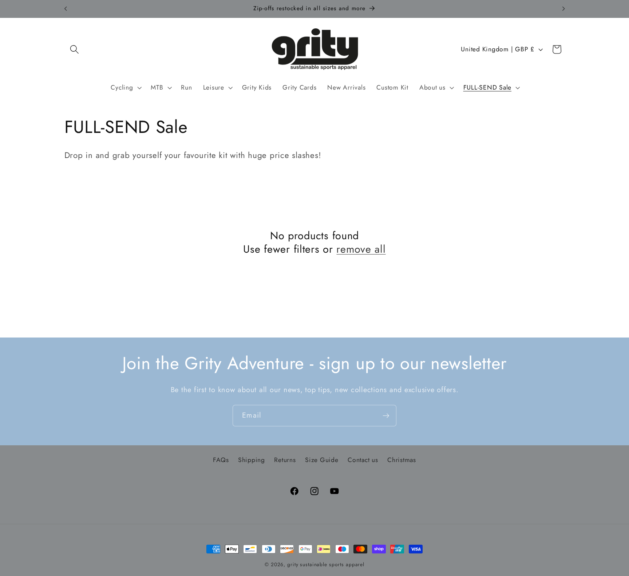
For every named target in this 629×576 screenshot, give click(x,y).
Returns (285, 460)
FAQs (221, 460)
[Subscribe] (386, 415)
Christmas (401, 460)
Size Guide (322, 460)
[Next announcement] (563, 8)
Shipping (251, 460)
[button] (74, 49)
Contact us (363, 460)
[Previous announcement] (66, 8)
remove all (360, 249)
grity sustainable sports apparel (325, 564)
